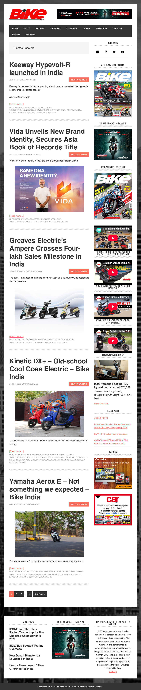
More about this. (101, 403)
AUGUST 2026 (101, 417)
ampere (24, 339)
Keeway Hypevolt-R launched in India (39, 68)
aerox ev (43, 574)
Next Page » (39, 594)
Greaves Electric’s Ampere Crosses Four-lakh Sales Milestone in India (45, 252)
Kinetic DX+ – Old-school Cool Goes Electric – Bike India (49, 368)
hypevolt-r (71, 110)
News (58, 219)
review (22, 462)
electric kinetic (38, 457)
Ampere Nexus (51, 342)
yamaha (48, 577)
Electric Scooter (56, 110)
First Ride (44, 454)
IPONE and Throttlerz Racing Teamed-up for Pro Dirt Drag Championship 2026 (26, 634)
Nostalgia (69, 460)
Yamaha (79, 571)
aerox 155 (25, 574)
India (79, 110)
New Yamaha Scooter (27, 577)
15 (30, 593)
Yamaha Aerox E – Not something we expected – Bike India (49, 488)
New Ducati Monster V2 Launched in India (24, 657)
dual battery (41, 110)
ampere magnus (36, 342)
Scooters (69, 454)
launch (20, 112)
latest (49, 460)
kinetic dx (76, 457)
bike (23, 110)
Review (60, 454)
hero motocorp (55, 221)
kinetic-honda (38, 460)
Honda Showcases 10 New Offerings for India (26, 666)
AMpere (25, 342)
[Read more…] (16, 104)
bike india (30, 110)
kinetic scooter (23, 460)
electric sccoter (66, 574)
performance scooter (45, 112)
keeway (12, 112)
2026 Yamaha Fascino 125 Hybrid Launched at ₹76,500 (112, 385)
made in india (58, 460)
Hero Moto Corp (47, 219)
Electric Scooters (30, 107)
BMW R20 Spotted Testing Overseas (111, 433)
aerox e (34, 574)
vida (66, 221)
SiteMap (113, 671)
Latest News (45, 107)
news (31, 112)
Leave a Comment (79, 80)
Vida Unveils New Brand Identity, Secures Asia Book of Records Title (47, 138)
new (26, 112)
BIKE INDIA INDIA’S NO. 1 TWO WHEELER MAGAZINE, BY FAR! (77, 686)
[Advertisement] (114, 548)
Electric (33, 339)
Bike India (28, 14)
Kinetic (53, 454)
